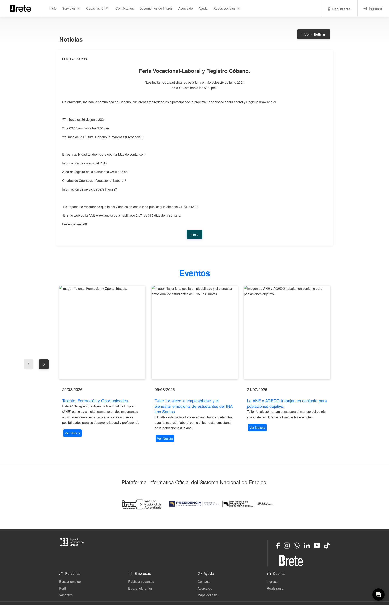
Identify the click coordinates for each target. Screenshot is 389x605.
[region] (102, 362)
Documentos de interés (156, 8)
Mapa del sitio (208, 595)
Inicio (53, 8)
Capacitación (96, 8)
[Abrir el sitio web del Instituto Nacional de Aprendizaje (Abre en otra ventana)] (141, 504)
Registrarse (275, 588)
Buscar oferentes (140, 588)
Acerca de (185, 8)
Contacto (204, 581)
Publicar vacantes (141, 581)
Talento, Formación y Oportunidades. (95, 400)
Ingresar (273, 581)
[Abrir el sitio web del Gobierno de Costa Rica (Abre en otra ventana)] (194, 504)
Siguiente (44, 364)
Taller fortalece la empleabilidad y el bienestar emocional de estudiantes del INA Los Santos (194, 406)
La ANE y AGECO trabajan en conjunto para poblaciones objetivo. (287, 403)
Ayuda (203, 8)
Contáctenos (124, 8)
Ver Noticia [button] (72, 433)
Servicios (69, 8)
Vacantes (66, 595)
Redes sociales (224, 8)
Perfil (63, 588)
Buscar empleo (70, 581)
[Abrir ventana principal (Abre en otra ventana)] (291, 560)
